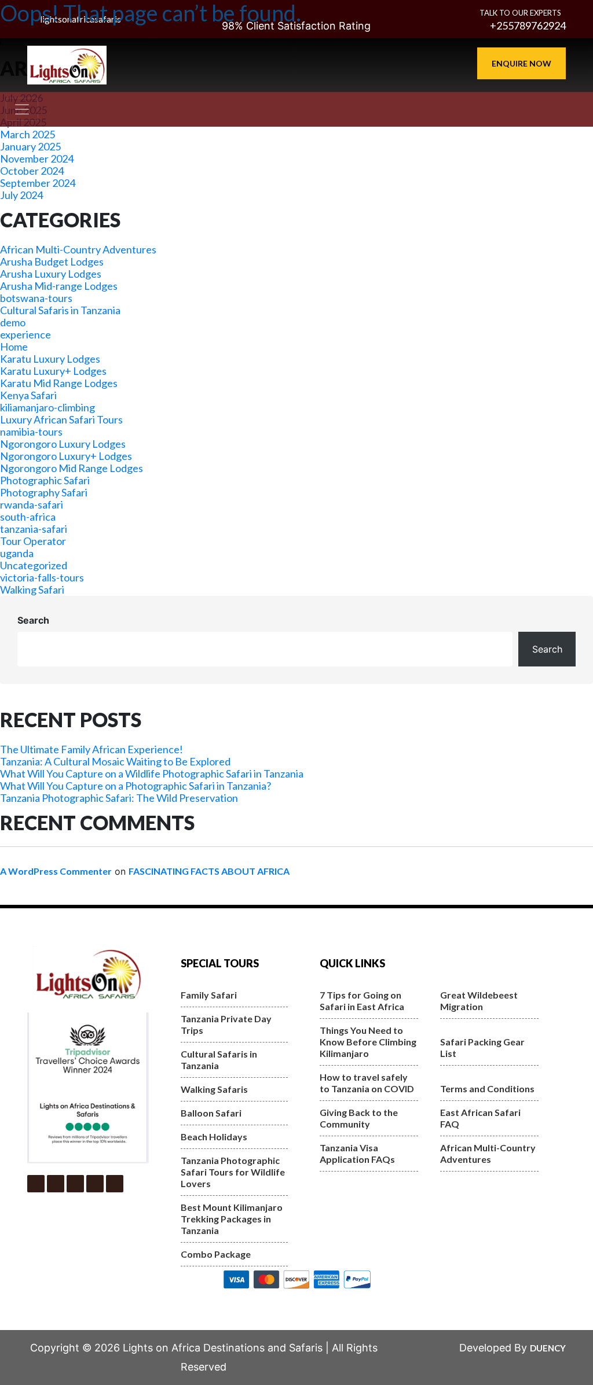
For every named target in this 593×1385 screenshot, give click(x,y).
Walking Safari (32, 589)
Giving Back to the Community (359, 1118)
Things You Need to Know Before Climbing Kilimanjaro (368, 1042)
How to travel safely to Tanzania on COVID (367, 1082)
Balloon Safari (211, 1112)
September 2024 (37, 182)
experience (25, 334)
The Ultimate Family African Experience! (91, 749)
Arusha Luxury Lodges (50, 273)
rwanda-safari (31, 504)
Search (33, 620)
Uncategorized (33, 565)
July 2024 (21, 195)
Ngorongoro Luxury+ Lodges (66, 456)
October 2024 (32, 170)
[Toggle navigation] (22, 109)
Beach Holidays (214, 1136)
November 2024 (37, 158)
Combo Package (216, 1253)
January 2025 (30, 146)
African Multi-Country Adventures (78, 249)
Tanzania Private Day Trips (226, 1024)
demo (12, 322)
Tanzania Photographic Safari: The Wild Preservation (119, 797)
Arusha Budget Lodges (52, 261)
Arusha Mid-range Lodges (59, 285)
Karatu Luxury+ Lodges (53, 370)
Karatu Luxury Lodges (50, 358)
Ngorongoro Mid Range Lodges (71, 468)
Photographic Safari (45, 480)
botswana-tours (36, 298)
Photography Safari (43, 492)
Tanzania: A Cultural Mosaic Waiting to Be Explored (115, 761)
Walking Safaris (214, 1089)
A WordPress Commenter (56, 870)
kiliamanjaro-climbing (47, 407)
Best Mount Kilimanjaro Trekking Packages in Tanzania (232, 1219)
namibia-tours (31, 431)
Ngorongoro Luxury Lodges (63, 443)
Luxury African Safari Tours (61, 419)
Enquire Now (521, 63)
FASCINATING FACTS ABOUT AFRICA (209, 870)
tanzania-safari (33, 528)
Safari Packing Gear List (482, 1047)
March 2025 (27, 134)
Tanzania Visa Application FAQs (357, 1153)
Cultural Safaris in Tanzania (60, 310)
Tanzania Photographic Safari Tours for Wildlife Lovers (233, 1172)
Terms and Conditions (487, 1088)
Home (14, 346)
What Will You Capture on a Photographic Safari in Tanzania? (135, 785)
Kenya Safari (28, 395)
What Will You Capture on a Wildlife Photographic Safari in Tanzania (151, 773)
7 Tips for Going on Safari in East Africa (362, 1000)
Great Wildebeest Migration (479, 1000)
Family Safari (209, 994)
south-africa (28, 516)
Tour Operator (33, 541)
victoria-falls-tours (42, 577)
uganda (17, 553)
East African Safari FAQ (480, 1118)
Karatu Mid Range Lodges (59, 383)
